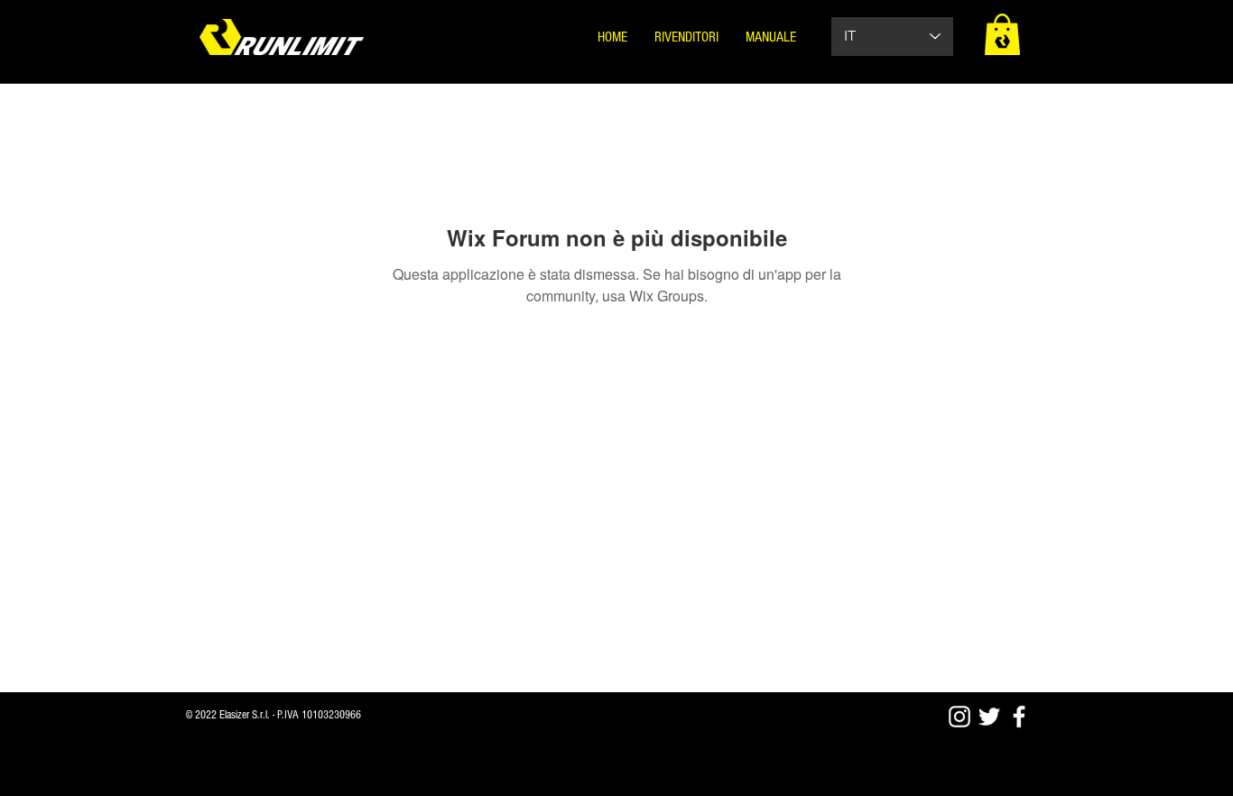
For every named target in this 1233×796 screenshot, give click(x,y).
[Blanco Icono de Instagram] (959, 716)
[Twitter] (989, 716)
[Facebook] (1019, 716)
